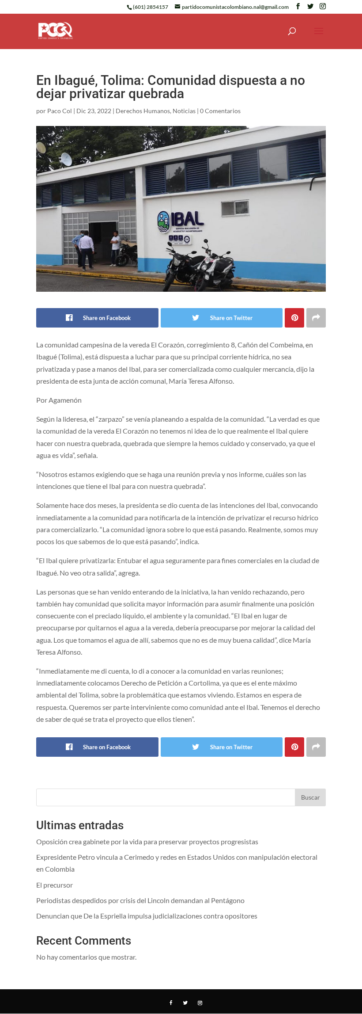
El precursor (54, 885)
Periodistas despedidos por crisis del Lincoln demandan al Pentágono (140, 900)
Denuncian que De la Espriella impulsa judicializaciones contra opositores (146, 915)
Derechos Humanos (143, 110)
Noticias (184, 110)
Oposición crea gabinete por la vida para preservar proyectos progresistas (147, 841)
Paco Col (59, 110)
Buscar (310, 797)
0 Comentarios (220, 110)
